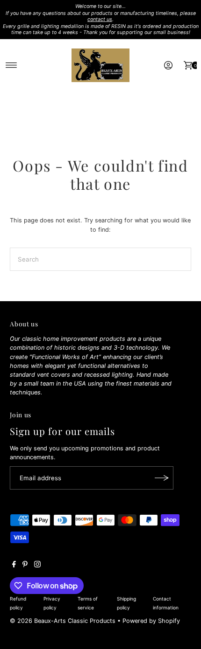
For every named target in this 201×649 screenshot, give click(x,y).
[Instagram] (37, 566)
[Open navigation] (11, 65)
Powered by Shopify (151, 620)
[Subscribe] (161, 478)
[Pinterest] (25, 566)
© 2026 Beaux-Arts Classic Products (63, 620)
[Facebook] (14, 566)
